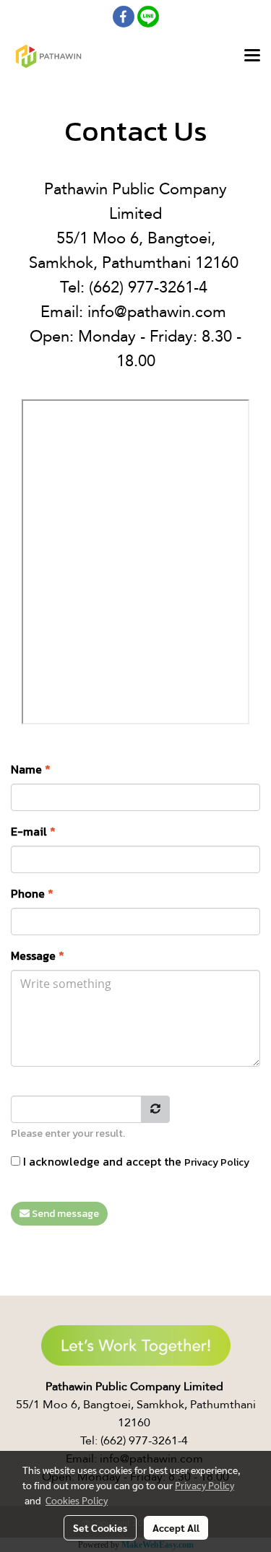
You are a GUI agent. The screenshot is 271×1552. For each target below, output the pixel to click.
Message (37, 955)
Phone (32, 893)
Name (31, 769)
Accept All (175, 1527)
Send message (64, 1213)
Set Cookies (100, 1527)
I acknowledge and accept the (134, 1161)
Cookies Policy (77, 1500)
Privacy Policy (216, 1162)
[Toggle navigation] (252, 56)
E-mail (33, 831)
